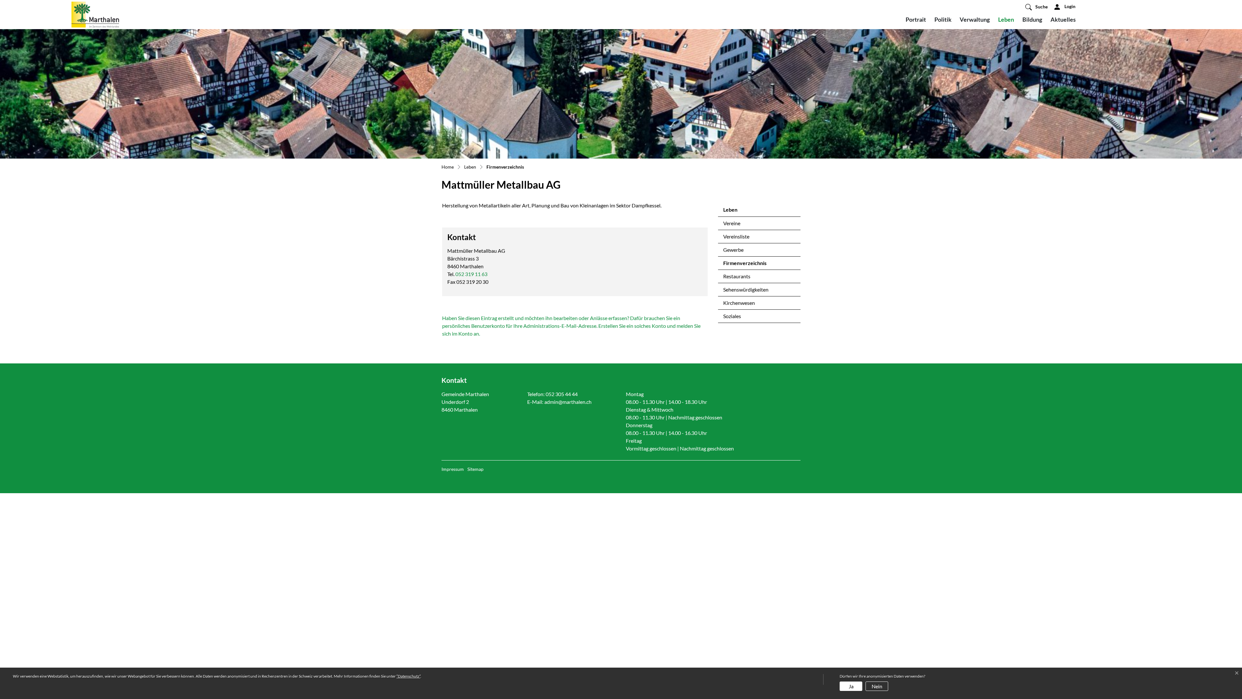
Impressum (452, 469)
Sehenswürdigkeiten (745, 289)
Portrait (916, 19)
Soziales (732, 316)
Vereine (731, 223)
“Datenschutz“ (408, 676)
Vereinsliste (736, 236)
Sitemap (475, 469)
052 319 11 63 (471, 274)
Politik (943, 19)
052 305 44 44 (562, 394)
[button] (1036, 6)
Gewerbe (733, 250)
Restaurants (736, 276)
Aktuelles (1063, 19)
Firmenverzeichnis (745, 265)
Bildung (1032, 19)
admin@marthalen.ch (568, 402)
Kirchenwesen (739, 303)
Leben (1006, 19)
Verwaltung (975, 19)
